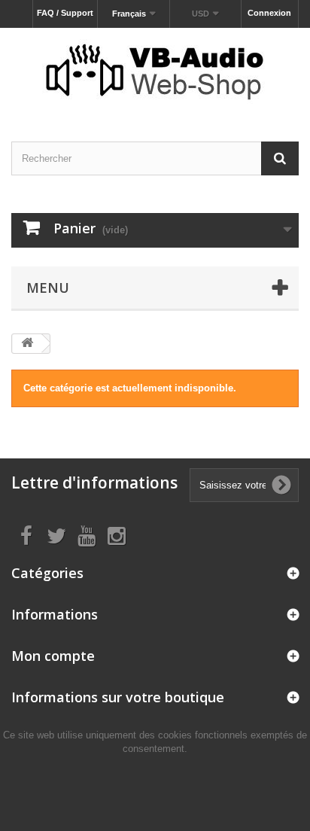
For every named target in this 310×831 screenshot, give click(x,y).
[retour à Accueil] (27, 343)
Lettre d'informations (94, 482)
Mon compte (53, 656)
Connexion (269, 12)
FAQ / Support (65, 12)
